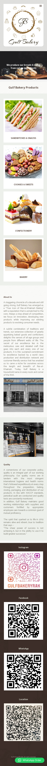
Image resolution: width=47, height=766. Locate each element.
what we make (23, 73)
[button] (29, 760)
